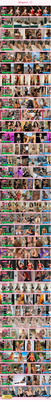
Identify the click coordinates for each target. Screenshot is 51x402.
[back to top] (47, 397)
